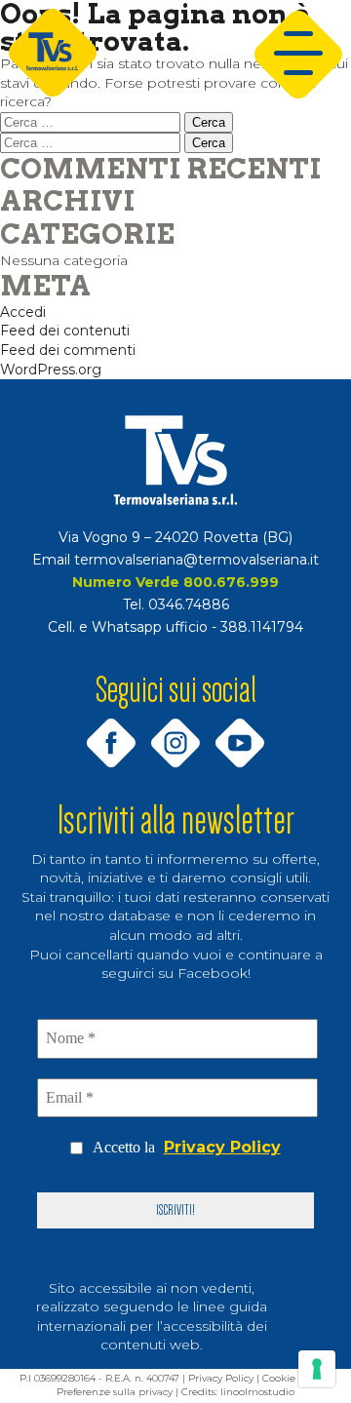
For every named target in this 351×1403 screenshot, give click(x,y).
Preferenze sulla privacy (115, 1391)
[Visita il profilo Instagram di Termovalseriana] (175, 725)
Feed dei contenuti (65, 330)
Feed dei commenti (68, 350)
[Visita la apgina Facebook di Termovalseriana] (111, 725)
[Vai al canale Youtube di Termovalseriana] (239, 725)
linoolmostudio (257, 1391)
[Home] (52, 54)
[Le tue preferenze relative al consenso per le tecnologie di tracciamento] (316, 1368)
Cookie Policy (294, 1378)
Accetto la (186, 1147)
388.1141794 (261, 627)
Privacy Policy (222, 1147)
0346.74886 (188, 604)
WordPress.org (50, 369)
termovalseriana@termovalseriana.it (196, 559)
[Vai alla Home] (175, 460)
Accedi (23, 312)
